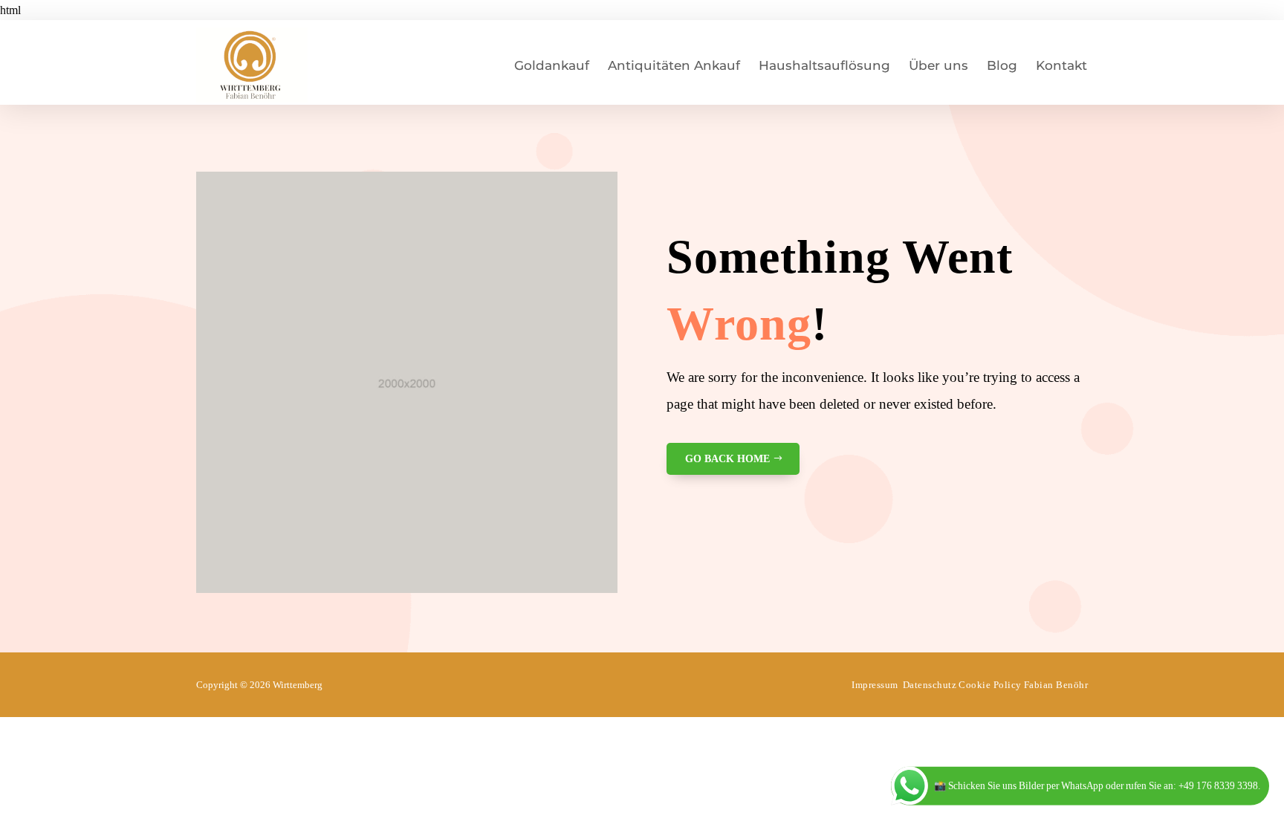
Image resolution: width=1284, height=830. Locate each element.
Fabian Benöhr (1056, 684)
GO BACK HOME (727, 458)
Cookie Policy (990, 684)
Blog (1002, 65)
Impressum (875, 684)
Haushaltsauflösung (824, 65)
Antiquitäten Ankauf (674, 65)
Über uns (938, 65)
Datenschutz (930, 684)
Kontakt (1061, 65)
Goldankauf (551, 65)
